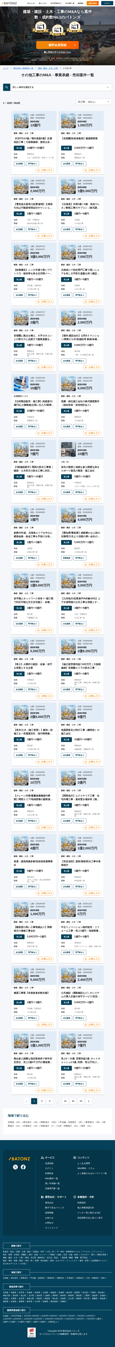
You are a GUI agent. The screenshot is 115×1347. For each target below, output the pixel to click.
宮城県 (29, 1292)
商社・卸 (28, 1261)
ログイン (49, 1168)
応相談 (5, 1316)
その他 (22, 1264)
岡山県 (55, 1298)
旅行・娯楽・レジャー (38, 1255)
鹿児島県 (54, 1301)
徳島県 (79, 1298)
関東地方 (24, 1278)
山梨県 (47, 1295)
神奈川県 (6, 1295)
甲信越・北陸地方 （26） (72, 1122)
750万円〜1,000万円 (85, 1316)
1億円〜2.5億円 (9, 1322)
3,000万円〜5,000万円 (54, 1319)
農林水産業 (101, 1255)
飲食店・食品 (8, 1252)
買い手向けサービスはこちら (57, 52)
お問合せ (49, 1223)
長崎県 (21, 1301)
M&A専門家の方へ (56, 3)
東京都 (101, 1292)
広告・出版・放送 (70, 1255)
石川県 (31, 1295)
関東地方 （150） (49, 1122)
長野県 (55, 1295)
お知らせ (49, 1218)
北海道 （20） (14, 1122)
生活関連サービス (98, 1261)
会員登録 (49, 1163)
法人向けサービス (10, 1264)
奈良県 (21, 1298)
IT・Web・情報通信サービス (68, 1252)
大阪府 (5, 1298)
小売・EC (51, 1252)
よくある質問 (83, 1163)
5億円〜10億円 (39, 1322)
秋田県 (37, 1292)
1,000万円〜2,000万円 (12, 1319)
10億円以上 (52, 1322)
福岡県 (5, 1301)
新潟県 (15, 1295)
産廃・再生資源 (41, 1261)
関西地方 (60, 1278)
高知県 (102, 1298)
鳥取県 (39, 1298)
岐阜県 (63, 1295)
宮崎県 (45, 1301)
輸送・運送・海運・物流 (13, 1261)
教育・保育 (84, 1261)
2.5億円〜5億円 (24, 1322)
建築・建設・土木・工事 (48, 68)
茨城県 (61, 1292)
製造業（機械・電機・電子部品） (75, 1258)
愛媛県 (94, 1298)
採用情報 (49, 1213)
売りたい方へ (31, 3)
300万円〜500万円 (49, 1316)
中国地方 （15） (31, 1126)
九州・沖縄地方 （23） (68, 1126)
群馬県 (77, 1292)
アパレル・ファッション (93, 1252)
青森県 (13, 1292)
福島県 (53, 1292)
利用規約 (81, 1202)
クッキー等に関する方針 (88, 1213)
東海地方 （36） (93, 1122)
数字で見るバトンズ (54, 1207)
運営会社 (49, 1202)
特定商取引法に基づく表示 (90, 1218)
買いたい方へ (43, 3)
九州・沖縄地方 (92, 1278)
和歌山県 (30, 1298)
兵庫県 (13, 1298)
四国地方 (80, 1278)
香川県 (87, 1298)
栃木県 (69, 1292)
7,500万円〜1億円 (93, 1319)
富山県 (23, 1295)
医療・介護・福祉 (23, 1252)
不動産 (52, 1255)
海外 (103, 1278)
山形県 (45, 1292)
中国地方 (70, 1278)
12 (73, 1101)
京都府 (102, 1295)
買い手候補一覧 (52, 1183)
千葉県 (93, 1292)
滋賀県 (94, 1295)
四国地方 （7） (48, 1126)
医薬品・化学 (38, 1252)
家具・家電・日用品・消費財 (14, 1255)
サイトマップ (51, 1228)
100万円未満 (16, 1316)
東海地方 (51, 1278)
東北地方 (14, 1278)
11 (65, 1101)
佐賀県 (13, 1301)
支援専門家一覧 (52, 1188)
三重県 (87, 1295)
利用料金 (49, 1173)
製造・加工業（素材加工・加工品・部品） (42, 1258)
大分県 (37, 1301)
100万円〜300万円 (31, 1316)
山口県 (71, 1298)
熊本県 (29, 1301)
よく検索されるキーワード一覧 (92, 1173)
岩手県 (21, 1292)
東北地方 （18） (31, 1122)
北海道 (5, 1278)
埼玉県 (85, 1292)
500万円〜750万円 (67, 1316)
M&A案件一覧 (70, 3)
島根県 (47, 1298)
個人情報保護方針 (85, 1207)
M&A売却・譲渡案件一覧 (23, 68)
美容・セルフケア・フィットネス (63, 1261)
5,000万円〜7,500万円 (74, 1319)
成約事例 (80, 3)
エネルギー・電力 (87, 1255)
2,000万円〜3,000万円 (33, 1319)
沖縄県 (63, 1301)
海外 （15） (87, 1126)
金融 (59, 1255)
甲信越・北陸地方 (37, 1278)
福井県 (39, 1295)
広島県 (63, 1298)
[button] (94, 102)
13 (81, 1101)
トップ (5, 68)
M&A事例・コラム (85, 1168)
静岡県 (71, 1295)
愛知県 (79, 1295)
